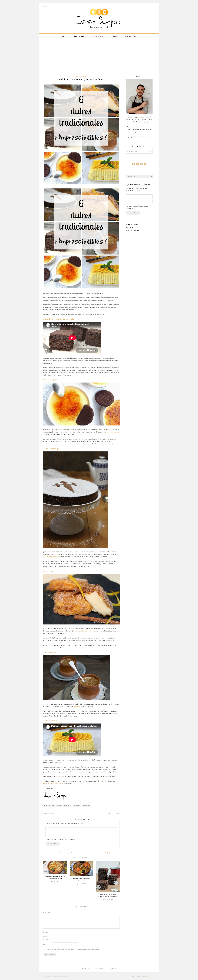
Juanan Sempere (50, 813)
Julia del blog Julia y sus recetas (86, 631)
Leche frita (48, 570)
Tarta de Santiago (51, 448)
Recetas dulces (78, 36)
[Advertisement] (99, 59)
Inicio (64, 36)
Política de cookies (132, 225)
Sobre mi (114, 36)
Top (153, 976)
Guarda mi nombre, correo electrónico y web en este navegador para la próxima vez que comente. (73, 950)
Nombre (45, 932)
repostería (77, 805)
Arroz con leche (50, 652)
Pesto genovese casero (111, 853)
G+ (51, 783)
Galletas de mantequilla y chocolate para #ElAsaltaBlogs (108, 895)
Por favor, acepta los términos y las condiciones (137, 207)
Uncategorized (81, 76)
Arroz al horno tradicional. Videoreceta (81, 880)
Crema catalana (50, 379)
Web (44, 944)
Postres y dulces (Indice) (64, 805)
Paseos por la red (49, 805)
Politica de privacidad (132, 230)
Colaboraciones (130, 36)
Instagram (46, 783)
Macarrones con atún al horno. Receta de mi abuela (55, 877)
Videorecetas (87, 805)
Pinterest (55, 783)
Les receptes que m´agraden (110, 432)
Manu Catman (78, 706)
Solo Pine (55, 976)
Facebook (103, 781)
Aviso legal (129, 227)
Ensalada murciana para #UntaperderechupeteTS (58, 853)
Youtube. (62, 783)
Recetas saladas (98, 36)
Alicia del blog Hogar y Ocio (51, 557)
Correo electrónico (46, 938)
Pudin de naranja (50, 720)
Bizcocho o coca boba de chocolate (58, 318)
